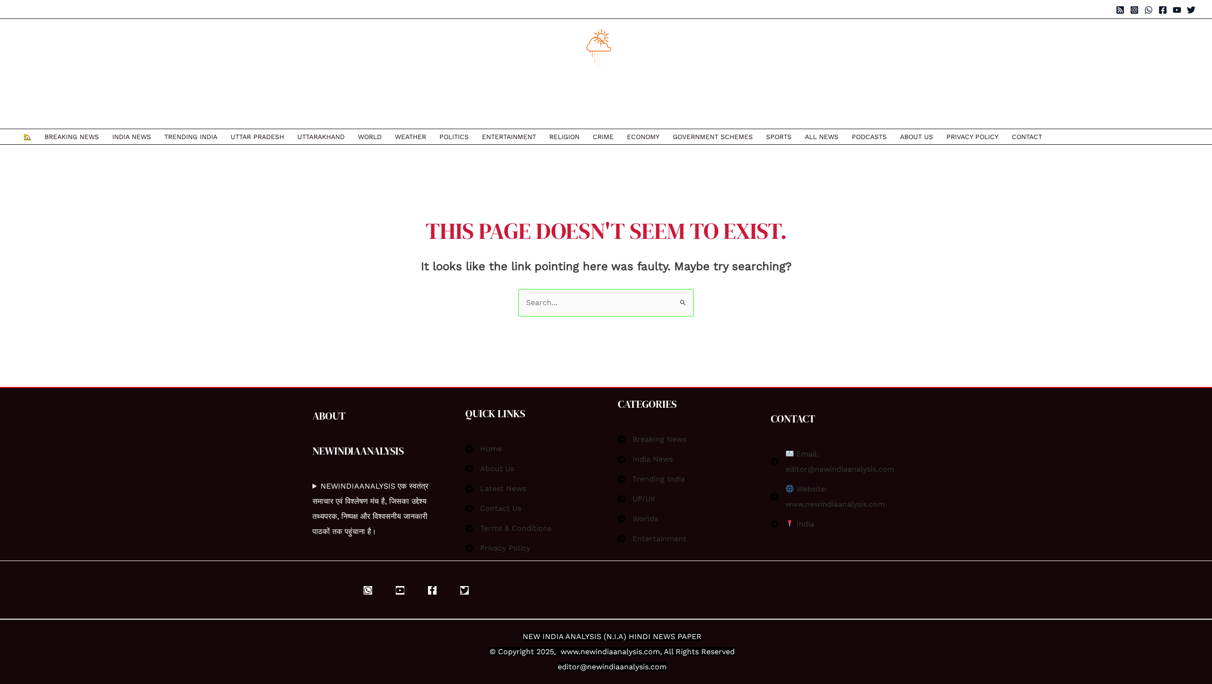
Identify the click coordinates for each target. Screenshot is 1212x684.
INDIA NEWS (131, 136)
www (570, 651)
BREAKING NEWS (72, 136)
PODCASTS (869, 136)
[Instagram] (1134, 10)
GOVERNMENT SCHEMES (713, 136)
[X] (464, 590)
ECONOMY (643, 136)
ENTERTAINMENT (509, 136)
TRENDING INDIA (190, 136)
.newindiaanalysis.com (619, 651)
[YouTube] (1177, 10)
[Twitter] (1191, 10)
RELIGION (564, 136)
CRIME (603, 136)
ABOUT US (916, 136)
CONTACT (1027, 136)
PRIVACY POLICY (972, 136)
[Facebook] (1163, 10)
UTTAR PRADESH (257, 136)
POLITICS (454, 136)
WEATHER (410, 136)
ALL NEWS (821, 136)
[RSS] (1120, 10)
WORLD (370, 136)
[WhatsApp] (1148, 10)
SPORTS (779, 136)
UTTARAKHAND (321, 136)
